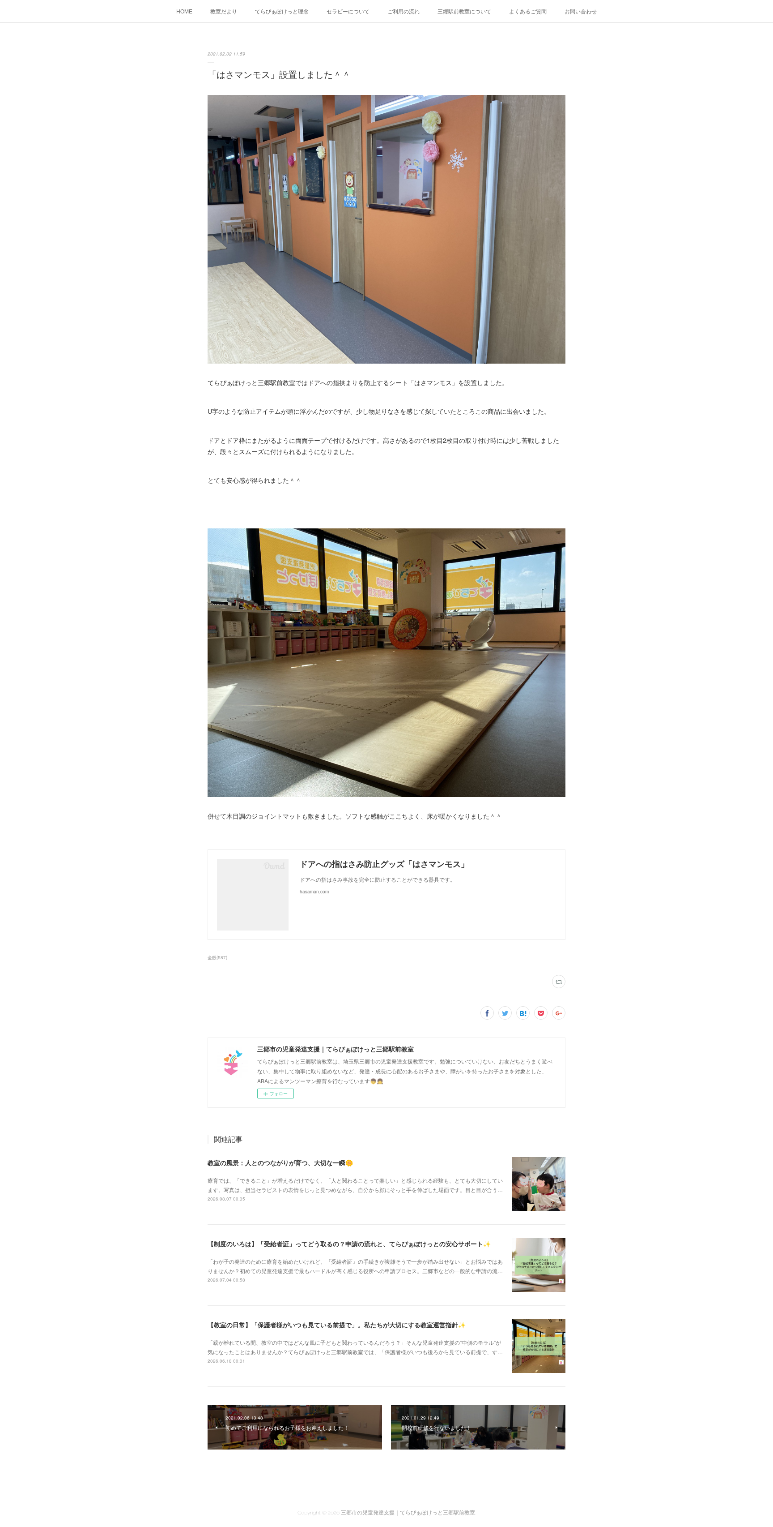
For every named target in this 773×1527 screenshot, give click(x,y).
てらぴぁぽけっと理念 (282, 11)
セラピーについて (348, 11)
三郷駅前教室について (464, 11)
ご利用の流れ (403, 11)
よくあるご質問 (528, 11)
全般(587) (217, 957)
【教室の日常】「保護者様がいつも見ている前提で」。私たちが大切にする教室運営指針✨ (337, 1324)
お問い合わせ (581, 11)
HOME (184, 11)
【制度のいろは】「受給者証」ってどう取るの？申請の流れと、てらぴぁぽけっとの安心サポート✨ (349, 1243)
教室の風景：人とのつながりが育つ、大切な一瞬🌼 (280, 1162)
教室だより (223, 11)
